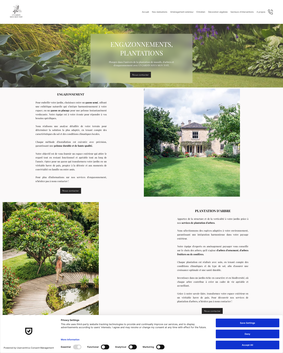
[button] (182, 12)
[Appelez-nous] (270, 12)
